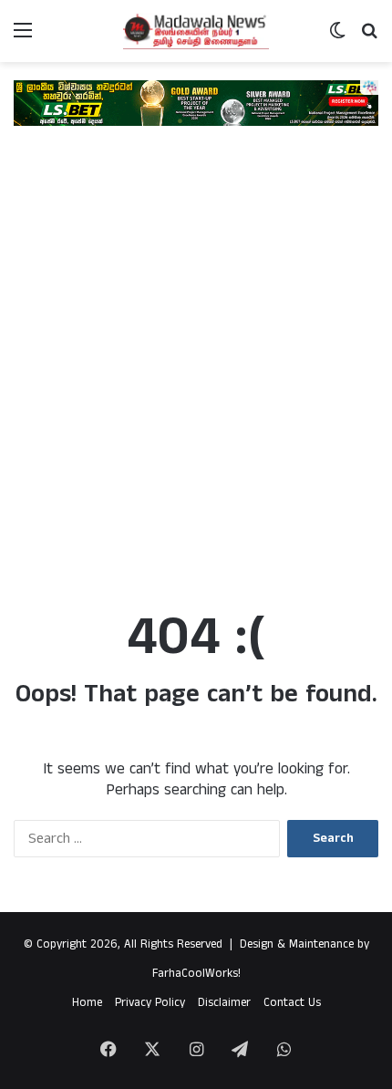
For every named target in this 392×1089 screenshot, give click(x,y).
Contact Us (292, 1002)
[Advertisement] (196, 377)
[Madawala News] (196, 31)
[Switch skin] (337, 37)
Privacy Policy (150, 1002)
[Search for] (369, 37)
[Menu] (23, 37)
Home (87, 1002)
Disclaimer (224, 1002)
